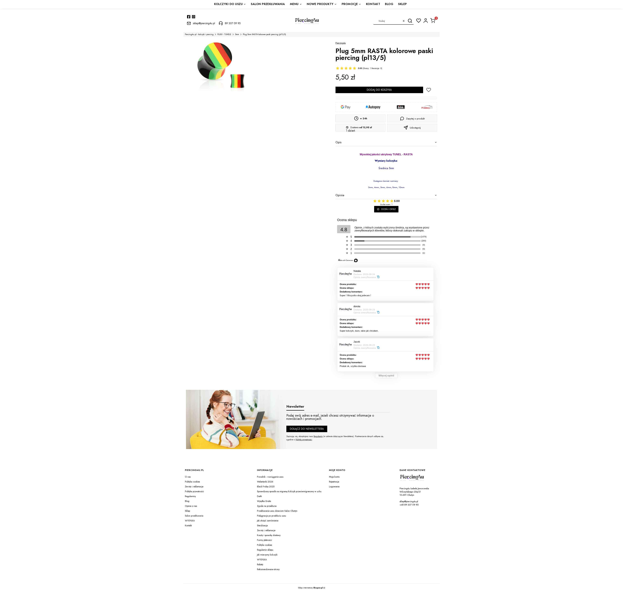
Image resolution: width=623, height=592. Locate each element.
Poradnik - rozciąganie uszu (270, 476)
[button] (410, 21)
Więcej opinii (386, 375)
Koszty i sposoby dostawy (269, 535)
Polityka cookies (192, 481)
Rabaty (260, 564)
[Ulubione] (418, 20)
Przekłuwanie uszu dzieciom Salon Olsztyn (277, 510)
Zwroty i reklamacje (194, 486)
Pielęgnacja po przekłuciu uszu (271, 515)
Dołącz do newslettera (307, 429)
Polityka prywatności (194, 491)
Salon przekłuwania (194, 515)
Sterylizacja (262, 525)
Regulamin (318, 436)
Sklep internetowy (310, 587)
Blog (187, 501)
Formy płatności (264, 540)
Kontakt (188, 525)
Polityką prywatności (304, 439)
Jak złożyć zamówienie (267, 520)
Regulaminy (190, 496)
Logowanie (334, 486)
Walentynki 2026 (265, 481)
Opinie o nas (191, 506)
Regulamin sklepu (265, 549)
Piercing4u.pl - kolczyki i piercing (199, 34)
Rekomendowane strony (268, 569)
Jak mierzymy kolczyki (267, 554)
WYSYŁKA (190, 520)
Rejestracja (334, 481)
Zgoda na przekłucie (266, 506)
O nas (188, 476)
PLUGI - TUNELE (224, 34)
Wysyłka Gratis (264, 501)
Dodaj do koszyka (379, 90)
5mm (237, 34)
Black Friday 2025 (266, 486)
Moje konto (334, 476)
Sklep (187, 510)
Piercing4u (341, 43)
